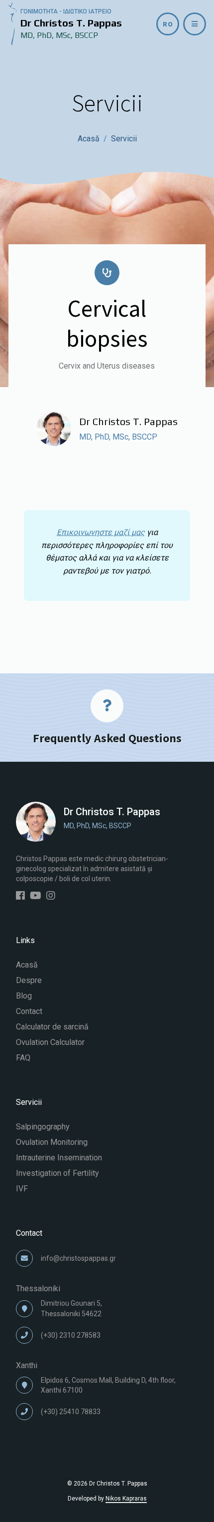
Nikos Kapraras (126, 1498)
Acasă (89, 138)
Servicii (124, 138)
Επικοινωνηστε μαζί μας (101, 532)
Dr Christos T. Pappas (128, 421)
